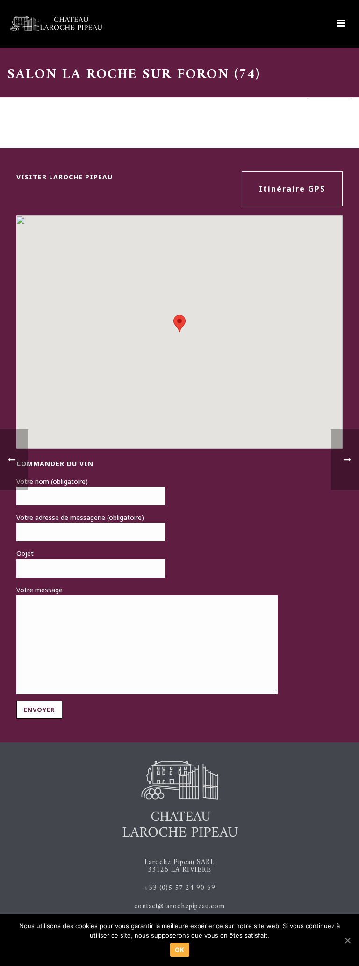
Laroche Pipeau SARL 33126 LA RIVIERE (179, 866)
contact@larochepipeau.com (179, 906)
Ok (180, 949)
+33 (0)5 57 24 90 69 (179, 888)
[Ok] (347, 940)
